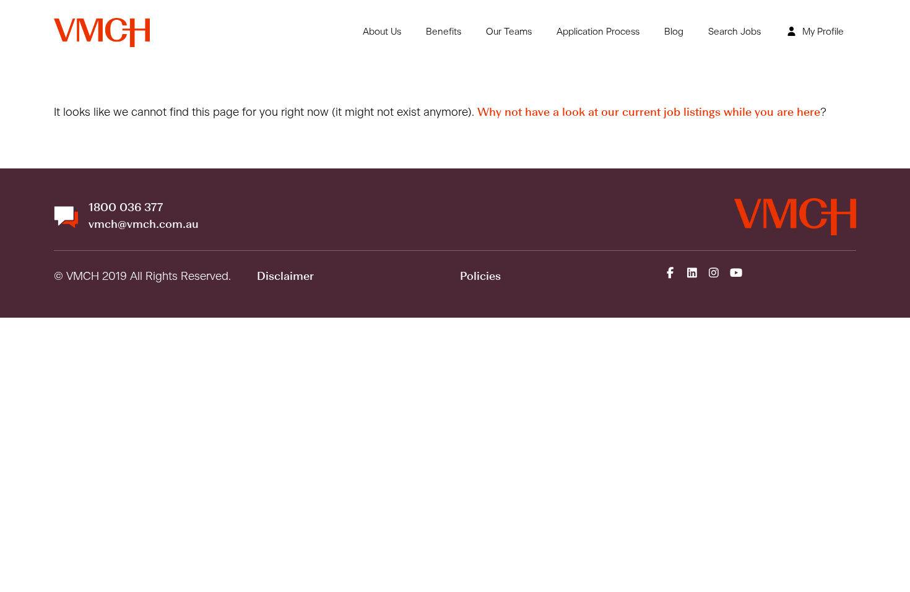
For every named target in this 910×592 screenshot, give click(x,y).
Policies (480, 276)
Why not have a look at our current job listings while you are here (648, 112)
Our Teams (509, 32)
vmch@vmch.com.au (144, 224)
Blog (673, 32)
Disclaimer (285, 276)
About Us (382, 32)
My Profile (822, 32)
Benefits (443, 32)
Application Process (598, 32)
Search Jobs (734, 32)
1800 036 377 (126, 208)
